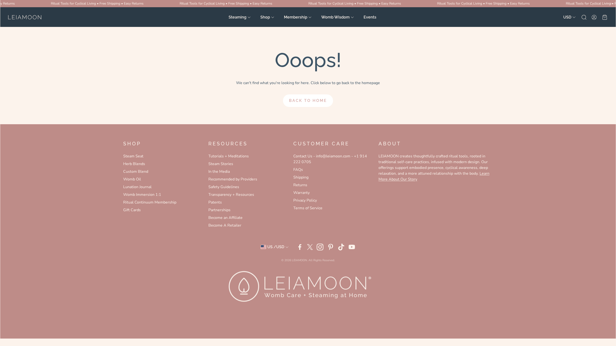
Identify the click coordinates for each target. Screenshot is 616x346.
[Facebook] (299, 247)
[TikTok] (341, 247)
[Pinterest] (330, 247)
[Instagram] (320, 247)
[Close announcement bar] (611, 3)
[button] (583, 17)
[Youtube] (351, 247)
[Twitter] (310, 247)
